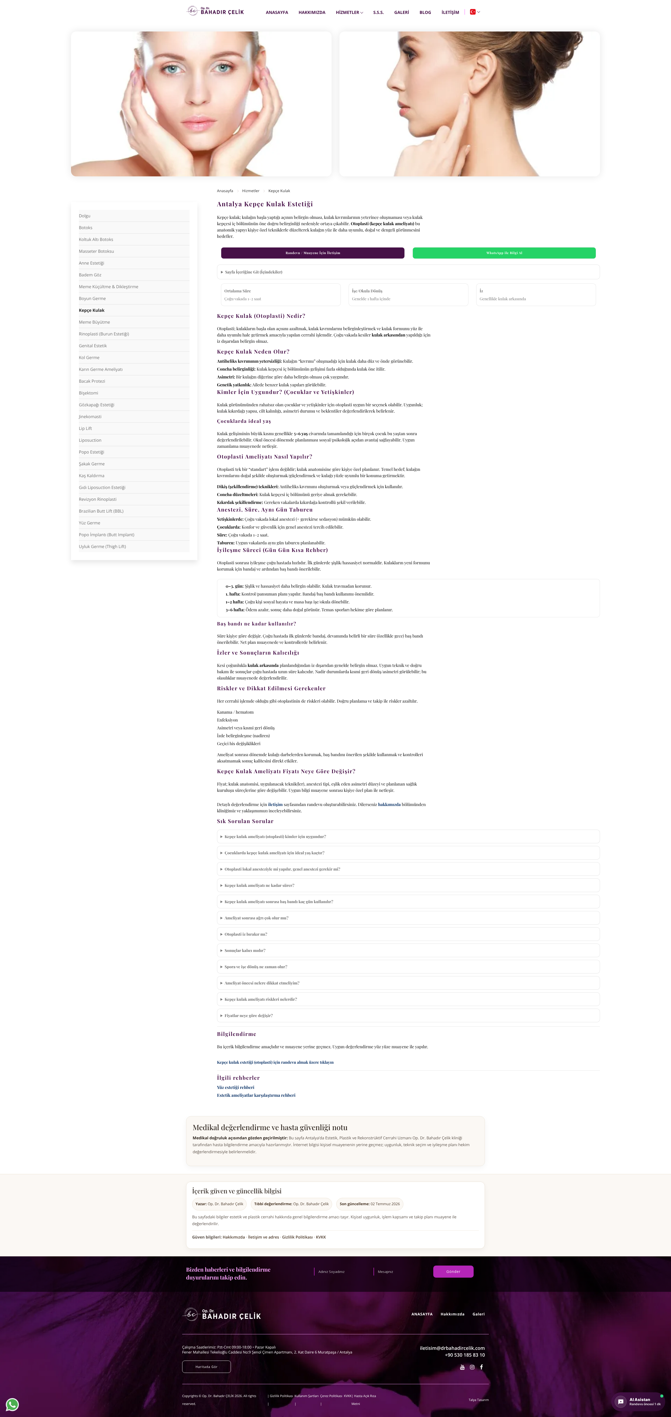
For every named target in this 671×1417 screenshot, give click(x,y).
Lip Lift (85, 428)
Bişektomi (88, 393)
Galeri (479, 1314)
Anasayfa (225, 190)
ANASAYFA (277, 12)
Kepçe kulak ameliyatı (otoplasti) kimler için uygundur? (275, 836)
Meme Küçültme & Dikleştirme (108, 286)
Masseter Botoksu (96, 251)
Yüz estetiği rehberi (235, 1087)
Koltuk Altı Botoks (96, 239)
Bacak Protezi (92, 381)
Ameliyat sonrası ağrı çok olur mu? (257, 917)
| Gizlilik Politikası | (280, 1400)
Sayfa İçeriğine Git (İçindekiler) (253, 272)
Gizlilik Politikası (297, 1237)
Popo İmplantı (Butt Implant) (106, 535)
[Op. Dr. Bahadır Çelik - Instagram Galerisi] (473, 1367)
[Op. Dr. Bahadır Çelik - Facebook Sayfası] (481, 1367)
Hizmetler (251, 190)
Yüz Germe (89, 523)
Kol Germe (89, 357)
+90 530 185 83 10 (465, 1355)
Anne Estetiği (91, 263)
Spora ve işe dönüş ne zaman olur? (256, 966)
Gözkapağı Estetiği (96, 405)
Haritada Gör (207, 1367)
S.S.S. (378, 12)
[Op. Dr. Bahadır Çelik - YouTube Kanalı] (463, 1367)
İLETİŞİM (450, 12)
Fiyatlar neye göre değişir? (249, 1015)
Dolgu (84, 216)
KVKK (321, 1237)
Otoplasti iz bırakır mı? (246, 934)
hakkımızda (389, 804)
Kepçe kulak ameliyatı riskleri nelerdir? (261, 999)
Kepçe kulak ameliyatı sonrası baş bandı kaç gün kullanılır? (279, 901)
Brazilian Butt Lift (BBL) (101, 511)
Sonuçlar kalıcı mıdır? (245, 950)
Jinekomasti (90, 416)
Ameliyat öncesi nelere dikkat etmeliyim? (262, 983)
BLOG (425, 12)
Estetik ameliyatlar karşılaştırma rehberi (256, 1095)
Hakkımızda (234, 1237)
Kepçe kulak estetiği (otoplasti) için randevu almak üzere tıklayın (275, 1062)
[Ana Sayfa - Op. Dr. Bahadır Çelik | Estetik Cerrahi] (215, 10)
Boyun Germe (92, 298)
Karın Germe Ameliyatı (101, 369)
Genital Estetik (93, 346)
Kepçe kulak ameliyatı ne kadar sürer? (259, 885)
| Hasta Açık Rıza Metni (363, 1400)
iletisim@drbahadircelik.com (452, 1348)
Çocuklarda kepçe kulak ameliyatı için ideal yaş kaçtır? (274, 852)
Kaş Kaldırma (91, 475)
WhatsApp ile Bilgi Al (504, 253)
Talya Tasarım (479, 1400)
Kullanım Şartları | (307, 1400)
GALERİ (401, 12)
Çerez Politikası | (331, 1400)
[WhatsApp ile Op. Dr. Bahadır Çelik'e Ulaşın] (12, 1404)
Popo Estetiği (91, 452)
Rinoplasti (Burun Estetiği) (104, 334)
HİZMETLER (347, 12)
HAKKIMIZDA (312, 12)
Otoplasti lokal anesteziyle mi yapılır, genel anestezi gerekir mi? (282, 869)
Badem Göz (90, 275)
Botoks (85, 227)
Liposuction (90, 440)
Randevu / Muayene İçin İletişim (313, 253)
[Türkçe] (474, 12)
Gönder (453, 1271)
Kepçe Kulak (92, 310)
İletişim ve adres (263, 1237)
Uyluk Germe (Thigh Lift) (102, 546)
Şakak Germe (92, 464)
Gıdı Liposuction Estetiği (102, 487)
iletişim (275, 804)
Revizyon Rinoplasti (97, 499)
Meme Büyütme (94, 322)
